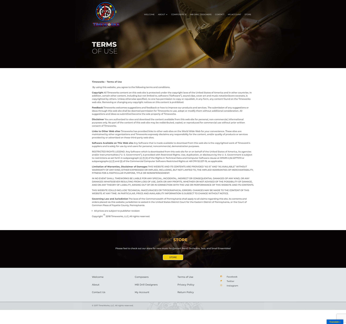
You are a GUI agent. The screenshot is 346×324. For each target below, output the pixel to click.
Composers (177, 15)
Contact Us (98, 292)
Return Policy (185, 292)
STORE (173, 257)
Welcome (149, 15)
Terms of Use (185, 276)
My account (234, 15)
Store (248, 15)
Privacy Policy (185, 284)
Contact (219, 15)
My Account (142, 292)
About (161, 15)
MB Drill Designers (201, 15)
